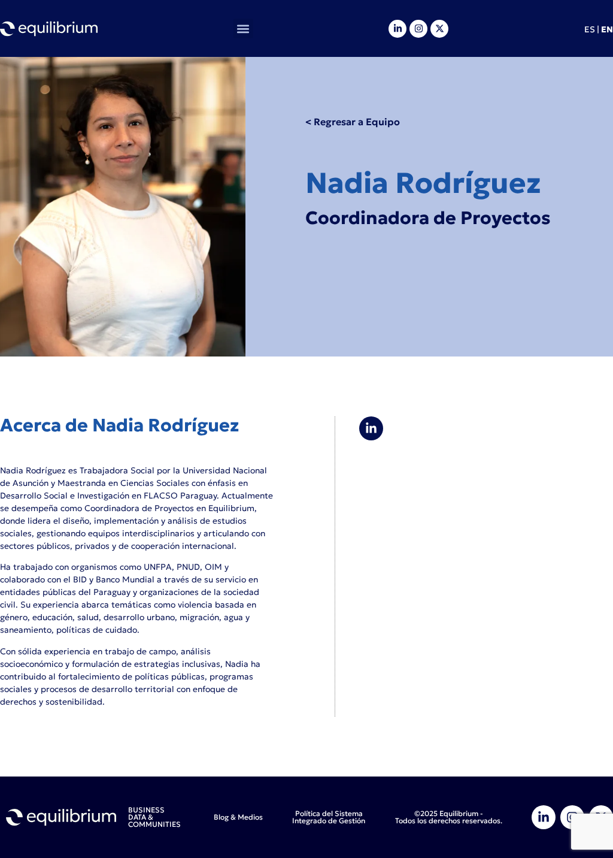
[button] (243, 28)
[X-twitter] (439, 29)
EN (607, 29)
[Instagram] (418, 29)
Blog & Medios (238, 816)
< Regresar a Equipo (352, 122)
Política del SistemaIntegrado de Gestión (328, 817)
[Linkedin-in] (397, 29)
